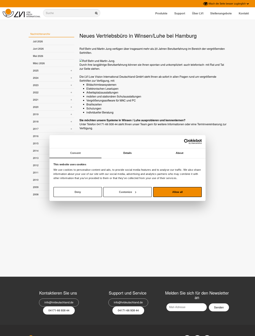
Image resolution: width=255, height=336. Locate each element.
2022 (36, 92)
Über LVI (197, 13)
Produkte (161, 13)
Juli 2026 (38, 41)
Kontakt (244, 13)
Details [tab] (127, 152)
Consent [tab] (75, 152)
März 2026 (39, 63)
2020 (36, 107)
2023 (36, 85)
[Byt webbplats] (199, 3)
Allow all (177, 191)
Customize (125, 191)
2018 (36, 121)
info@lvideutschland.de (58, 302)
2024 (36, 77)
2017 (36, 128)
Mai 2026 (38, 56)
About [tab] (179, 152)
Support (179, 13)
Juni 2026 (38, 48)
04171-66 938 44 (58, 310)
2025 (36, 70)
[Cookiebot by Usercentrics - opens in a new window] (186, 141)
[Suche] (71, 13)
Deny (78, 191)
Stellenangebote (221, 13)
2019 (36, 114)
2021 (36, 99)
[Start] (21, 13)
